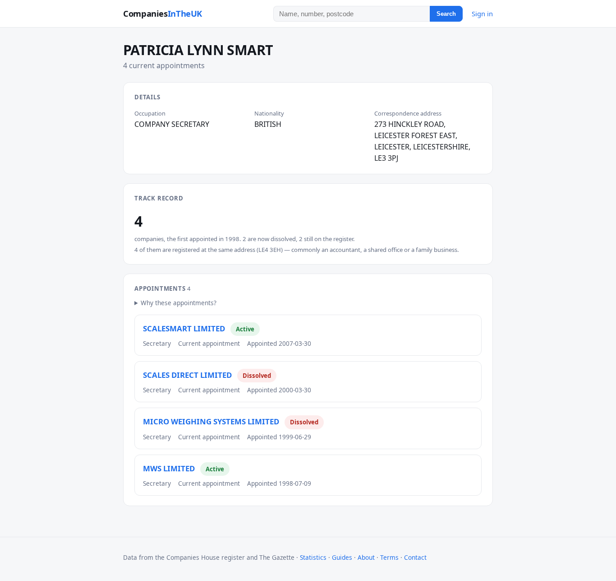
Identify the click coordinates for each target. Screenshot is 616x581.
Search (446, 13)
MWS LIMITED (169, 468)
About (366, 557)
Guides (342, 557)
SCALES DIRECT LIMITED (187, 375)
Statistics (313, 557)
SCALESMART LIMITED (184, 328)
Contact (415, 557)
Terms (389, 557)
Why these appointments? (178, 302)
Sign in (482, 13)
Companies (162, 13)
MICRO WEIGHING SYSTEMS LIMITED (211, 421)
